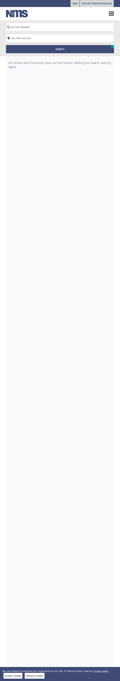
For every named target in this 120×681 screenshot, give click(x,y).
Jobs (75, 3)
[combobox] (60, 27)
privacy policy (101, 671)
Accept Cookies (13, 675)
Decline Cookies (34, 675)
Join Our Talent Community (97, 3)
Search (60, 49)
